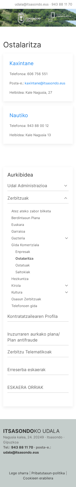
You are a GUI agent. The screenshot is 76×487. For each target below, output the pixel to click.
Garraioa (18, 231)
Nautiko (19, 115)
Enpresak (22, 252)
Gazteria (18, 238)
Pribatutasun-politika (48, 473)
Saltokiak (22, 272)
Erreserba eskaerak (26, 369)
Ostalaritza (24, 258)
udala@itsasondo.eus (32, 4)
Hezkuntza (19, 279)
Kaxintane (22, 63)
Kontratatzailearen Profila (32, 316)
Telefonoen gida (24, 306)
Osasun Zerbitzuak (26, 299)
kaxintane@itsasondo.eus (45, 83)
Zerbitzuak (18, 198)
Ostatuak (22, 265)
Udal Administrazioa (27, 185)
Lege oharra (18, 473)
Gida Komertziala (25, 245)
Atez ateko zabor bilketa (31, 211)
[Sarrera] (27, 18)
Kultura (16, 292)
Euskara (17, 224)
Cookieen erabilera (38, 478)
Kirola (16, 285)
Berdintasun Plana (25, 218)
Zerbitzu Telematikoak (29, 351)
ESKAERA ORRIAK (25, 387)
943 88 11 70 (62, 4)
